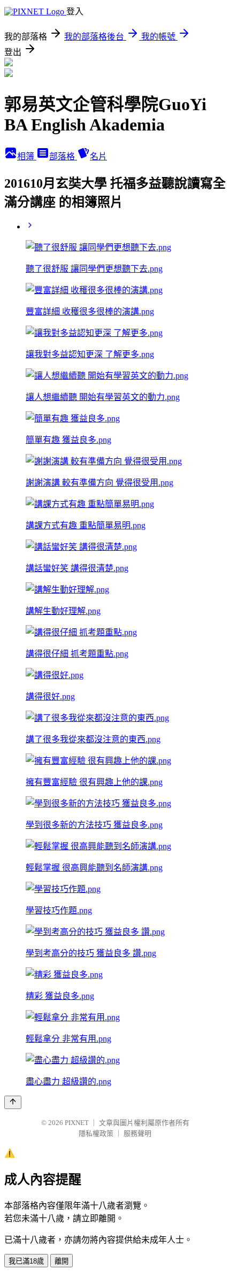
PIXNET (77, 1123)
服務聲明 (137, 1133)
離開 (61, 1261)
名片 (98, 156)
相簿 (26, 156)
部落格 (63, 156)
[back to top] (12, 1102)
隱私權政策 (96, 1133)
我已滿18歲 (26, 1261)
